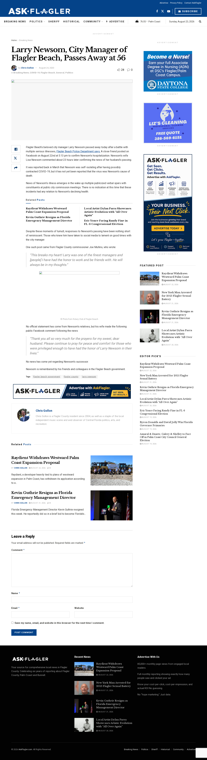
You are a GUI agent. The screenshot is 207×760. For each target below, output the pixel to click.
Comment (18, 549)
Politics (36, 21)
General (60, 72)
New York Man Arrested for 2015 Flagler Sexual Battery (177, 296)
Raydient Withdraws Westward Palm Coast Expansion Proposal (175, 277)
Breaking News (15, 21)
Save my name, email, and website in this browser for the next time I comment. (59, 622)
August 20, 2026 (170, 345)
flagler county (71, 377)
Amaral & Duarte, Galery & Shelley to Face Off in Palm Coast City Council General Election (165, 437)
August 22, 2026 (37, 468)
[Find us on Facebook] (157, 11)
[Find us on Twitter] (162, 11)
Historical (71, 21)
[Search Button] (200, 21)
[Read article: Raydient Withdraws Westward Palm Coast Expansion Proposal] (112, 470)
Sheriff (54, 21)
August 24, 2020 (46, 68)
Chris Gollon (27, 68)
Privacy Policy (176, 3)
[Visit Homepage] (47, 11)
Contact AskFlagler (192, 3)
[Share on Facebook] (15, 149)
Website (79, 608)
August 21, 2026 (37, 503)
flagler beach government (46, 377)
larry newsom (89, 377)
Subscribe (189, 11)
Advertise (164, 3)
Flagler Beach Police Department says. (78, 151)
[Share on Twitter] (15, 158)
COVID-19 (35, 72)
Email (15, 607)
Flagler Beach (48, 72)
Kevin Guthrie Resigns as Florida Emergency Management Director (177, 315)
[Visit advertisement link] (72, 391)
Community (92, 21)
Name (15, 593)
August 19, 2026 (148, 417)
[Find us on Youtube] (168, 11)
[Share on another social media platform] (15, 168)
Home (14, 40)
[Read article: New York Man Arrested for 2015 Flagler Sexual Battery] (149, 298)
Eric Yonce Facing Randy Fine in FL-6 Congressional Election (162, 412)
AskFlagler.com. (25, 749)
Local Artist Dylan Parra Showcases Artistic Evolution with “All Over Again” (107, 212)
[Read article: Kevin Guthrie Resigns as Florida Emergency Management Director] (112, 505)
